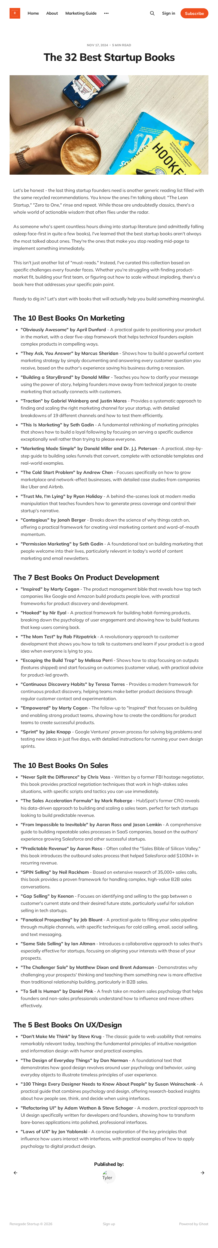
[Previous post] (17, 1173)
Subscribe (194, 13)
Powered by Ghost (193, 1224)
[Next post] (201, 1173)
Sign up (109, 1224)
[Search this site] (152, 13)
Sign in (168, 13)
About (52, 13)
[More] (106, 13)
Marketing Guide (81, 13)
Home (33, 13)
